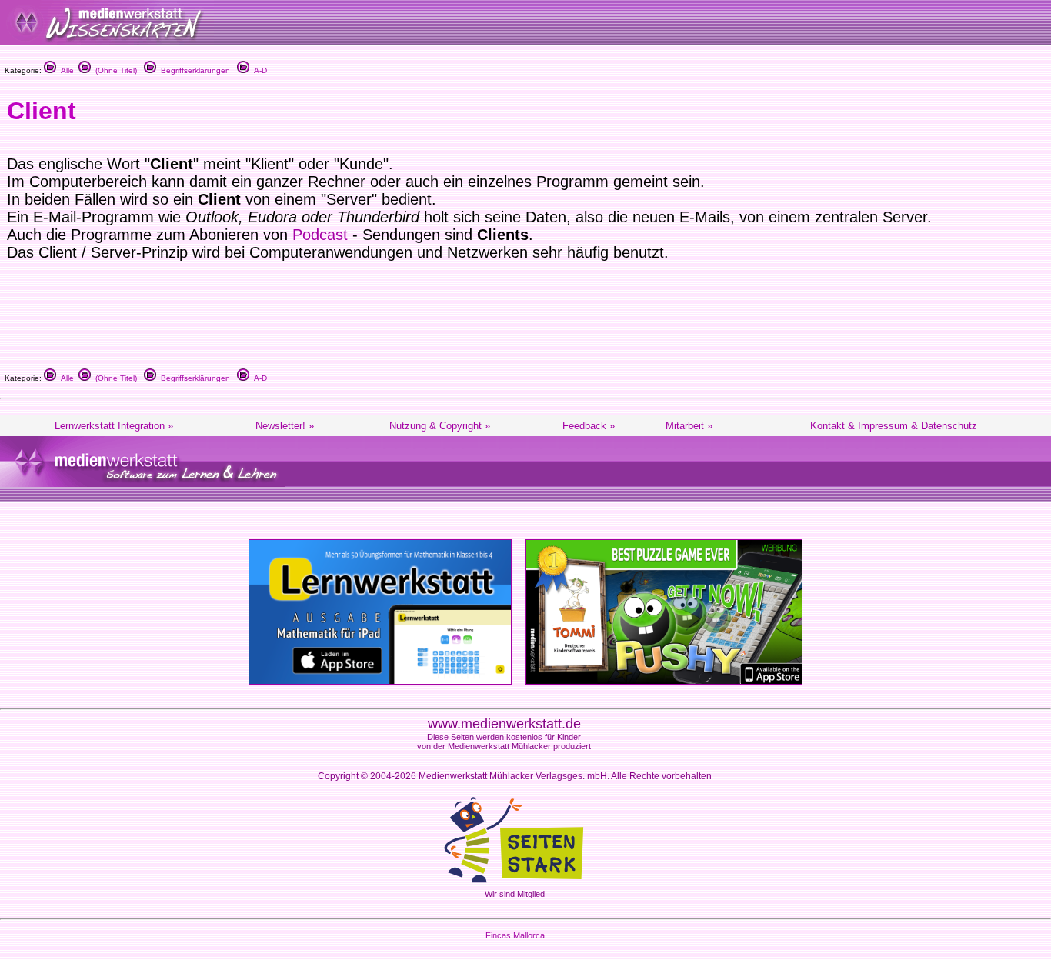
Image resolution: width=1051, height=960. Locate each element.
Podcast (320, 234)
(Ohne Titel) (114, 70)
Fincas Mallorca (515, 935)
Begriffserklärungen (193, 70)
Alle (65, 70)
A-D (258, 70)
